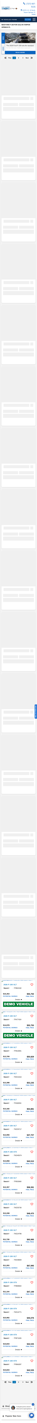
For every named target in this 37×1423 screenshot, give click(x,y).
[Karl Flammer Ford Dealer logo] (9, 9)
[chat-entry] (31, 1415)
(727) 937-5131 (31, 5)
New (3, 38)
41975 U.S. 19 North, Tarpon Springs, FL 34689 (29, 12)
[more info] (18, 981)
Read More (20, 52)
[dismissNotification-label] (33, 1404)
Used (3, 49)
